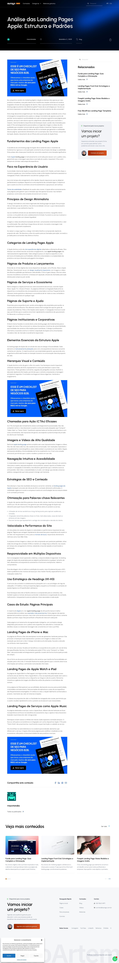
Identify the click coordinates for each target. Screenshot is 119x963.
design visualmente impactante (40, 270)
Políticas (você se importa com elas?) (99, 955)
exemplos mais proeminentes (37, 613)
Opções (36, 956)
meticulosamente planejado (24, 349)
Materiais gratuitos (49, 3)
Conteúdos (26, 3)
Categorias (35, 3)
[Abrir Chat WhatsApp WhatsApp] (114, 958)
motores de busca (41, 534)
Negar (22, 956)
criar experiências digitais (33, 249)
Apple (13, 157)
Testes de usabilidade (14, 189)
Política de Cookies (21, 959)
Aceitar (9, 956)
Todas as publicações (14, 811)
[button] (42, 940)
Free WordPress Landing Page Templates (94, 111)
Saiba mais (81, 79)
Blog (18, 3)
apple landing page (20, 444)
